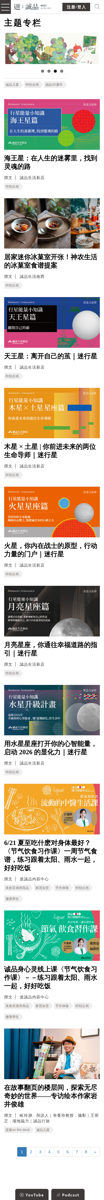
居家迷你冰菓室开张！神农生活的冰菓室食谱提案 (50, 261)
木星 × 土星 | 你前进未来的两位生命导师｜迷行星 (50, 451)
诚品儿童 (12, 85)
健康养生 (12, 899)
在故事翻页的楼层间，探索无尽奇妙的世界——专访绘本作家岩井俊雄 (50, 1096)
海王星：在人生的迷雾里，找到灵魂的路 (50, 162)
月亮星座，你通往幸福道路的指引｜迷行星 (50, 649)
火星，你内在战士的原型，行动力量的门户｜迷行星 (50, 550)
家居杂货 (42, 888)
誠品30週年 (54, 85)
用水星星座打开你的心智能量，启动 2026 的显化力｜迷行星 (50, 748)
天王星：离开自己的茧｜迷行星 (50, 356)
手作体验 (62, 888)
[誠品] (32, 6)
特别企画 (32, 85)
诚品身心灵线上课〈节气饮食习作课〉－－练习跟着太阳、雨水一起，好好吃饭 (50, 978)
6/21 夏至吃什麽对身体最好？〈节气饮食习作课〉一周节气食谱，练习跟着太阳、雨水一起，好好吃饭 (50, 855)
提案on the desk (18, 1130)
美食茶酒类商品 (17, 888)
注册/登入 (76, 7)
